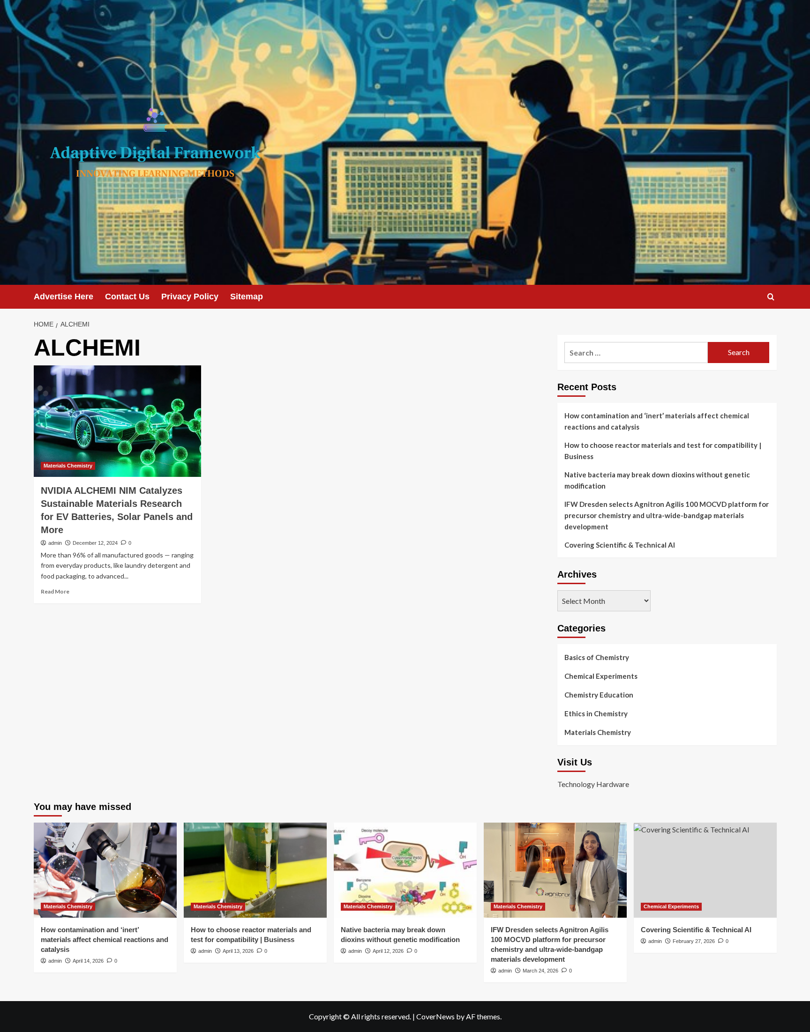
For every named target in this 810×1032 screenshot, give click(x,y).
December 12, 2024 (95, 543)
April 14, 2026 (88, 961)
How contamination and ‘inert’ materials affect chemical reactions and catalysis (656, 421)
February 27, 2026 (694, 941)
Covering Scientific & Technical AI (619, 545)
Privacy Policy (189, 296)
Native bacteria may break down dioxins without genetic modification (657, 480)
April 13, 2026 (238, 951)
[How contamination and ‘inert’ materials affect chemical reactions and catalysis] (105, 870)
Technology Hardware (593, 784)
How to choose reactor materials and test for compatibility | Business (662, 450)
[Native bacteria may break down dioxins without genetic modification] (405, 870)
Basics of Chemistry (596, 657)
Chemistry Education (598, 694)
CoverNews (435, 1016)
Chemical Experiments (601, 676)
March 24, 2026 (540, 970)
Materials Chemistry (68, 465)
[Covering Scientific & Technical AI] (705, 870)
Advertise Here (63, 296)
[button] (771, 297)
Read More (55, 591)
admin (55, 543)
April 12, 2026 (388, 951)
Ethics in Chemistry (596, 713)
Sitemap (246, 296)
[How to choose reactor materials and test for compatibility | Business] (255, 870)
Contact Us (127, 296)
